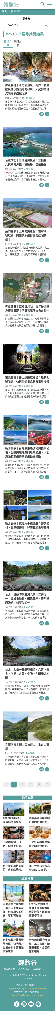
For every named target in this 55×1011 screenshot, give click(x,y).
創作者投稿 (9, 969)
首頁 (4, 11)
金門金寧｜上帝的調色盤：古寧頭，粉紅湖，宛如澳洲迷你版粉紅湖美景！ (27, 235)
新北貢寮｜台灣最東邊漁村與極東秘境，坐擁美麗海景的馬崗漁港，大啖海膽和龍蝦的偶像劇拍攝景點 (27, 452)
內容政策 (37, 969)
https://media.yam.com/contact (27, 995)
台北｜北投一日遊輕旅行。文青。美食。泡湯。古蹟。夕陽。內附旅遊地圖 (27, 673)
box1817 (30, 98)
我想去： (27, 18)
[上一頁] (6, 784)
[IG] (24, 1004)
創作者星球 (23, 969)
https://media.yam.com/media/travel (27, 988)
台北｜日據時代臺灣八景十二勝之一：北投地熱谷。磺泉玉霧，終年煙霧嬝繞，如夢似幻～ (27, 598)
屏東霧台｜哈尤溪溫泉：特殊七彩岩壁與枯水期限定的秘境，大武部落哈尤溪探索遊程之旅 (27, 89)
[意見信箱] (31, 1004)
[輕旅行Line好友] (38, 1004)
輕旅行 (11, 4)
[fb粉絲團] (17, 1004)
